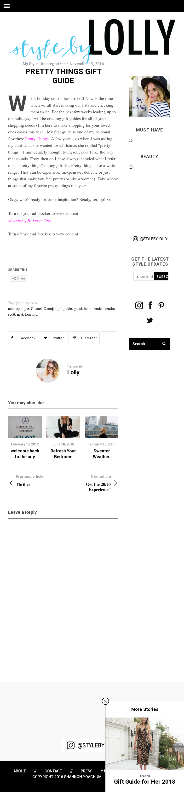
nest (20, 314)
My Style (30, 64)
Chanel (36, 308)
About (19, 771)
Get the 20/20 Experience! (98, 483)
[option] (25, 438)
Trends (145, 776)
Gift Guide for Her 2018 (144, 781)
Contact (53, 771)
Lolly (73, 372)
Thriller (29, 480)
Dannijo (50, 308)
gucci (78, 308)
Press (86, 771)
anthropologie (18, 308)
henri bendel (93, 308)
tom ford (31, 314)
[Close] (105, 701)
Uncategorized (53, 64)
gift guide (65, 308)
